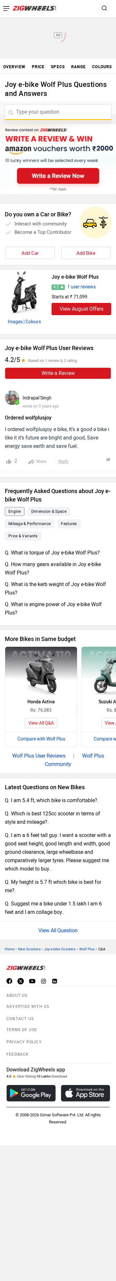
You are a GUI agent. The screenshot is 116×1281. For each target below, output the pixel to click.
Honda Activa (41, 702)
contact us (20, 1019)
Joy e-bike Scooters (60, 949)
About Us (17, 995)
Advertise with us (27, 1006)
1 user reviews (81, 287)
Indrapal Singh (37, 398)
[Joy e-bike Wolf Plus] (24, 292)
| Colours (32, 322)
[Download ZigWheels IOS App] (85, 1093)
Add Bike (85, 253)
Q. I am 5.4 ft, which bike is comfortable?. (52, 800)
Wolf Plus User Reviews (38, 756)
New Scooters (29, 949)
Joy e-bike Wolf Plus (75, 277)
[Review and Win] (58, 159)
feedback (17, 1054)
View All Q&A (41, 723)
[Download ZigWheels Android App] (31, 1093)
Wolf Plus (87, 949)
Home (10, 949)
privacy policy (24, 1042)
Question (67, 930)
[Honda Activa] (41, 671)
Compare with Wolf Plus (41, 739)
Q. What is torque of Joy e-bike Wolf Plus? (52, 553)
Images (15, 322)
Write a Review (58, 373)
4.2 (56, 287)
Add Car (30, 253)
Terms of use (21, 1030)
